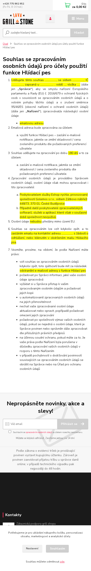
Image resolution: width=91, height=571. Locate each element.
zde (62, 561)
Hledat (79, 33)
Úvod (5, 44)
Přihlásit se (69, 424)
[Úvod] (20, 19)
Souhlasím (57, 549)
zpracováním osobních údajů (39, 432)
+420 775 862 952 (13, 3)
